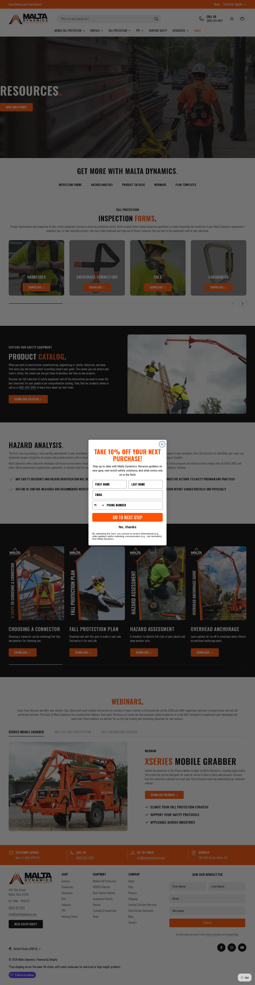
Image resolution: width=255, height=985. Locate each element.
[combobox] (98, 505)
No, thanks (127, 527)
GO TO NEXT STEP (127, 517)
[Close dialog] (162, 444)
